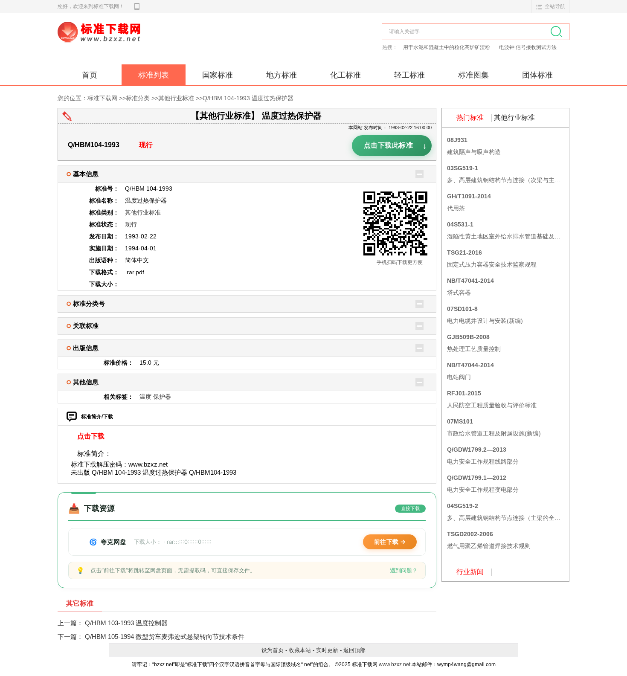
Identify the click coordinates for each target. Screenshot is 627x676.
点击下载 (90, 436)
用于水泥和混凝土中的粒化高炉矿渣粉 (447, 47)
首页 (89, 75)
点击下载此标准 (395, 146)
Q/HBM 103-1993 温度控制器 (126, 623)
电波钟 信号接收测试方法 (528, 47)
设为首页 (272, 650)
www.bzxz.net (394, 664)
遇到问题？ (404, 570)
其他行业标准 (176, 98)
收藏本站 (300, 650)
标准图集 (473, 75)
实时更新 (327, 650)
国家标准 (217, 75)
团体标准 (537, 75)
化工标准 (345, 75)
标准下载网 (156, 42)
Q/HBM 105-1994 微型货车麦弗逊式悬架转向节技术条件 (164, 636)
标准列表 (153, 75)
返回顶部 (354, 650)
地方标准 (281, 75)
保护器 (162, 396)
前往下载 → (390, 541)
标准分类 (138, 98)
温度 (145, 396)
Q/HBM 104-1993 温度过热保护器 (248, 98)
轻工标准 (409, 75)
